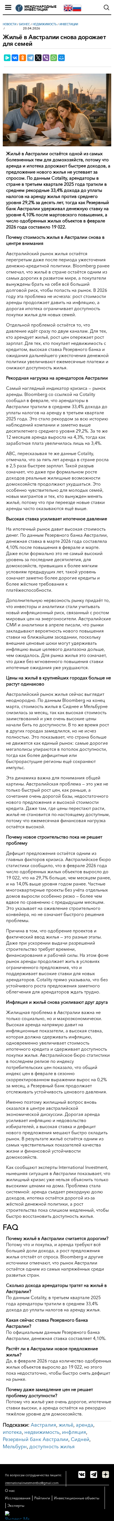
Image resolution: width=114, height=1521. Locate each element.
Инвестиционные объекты (76, 1498)
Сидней (80, 1439)
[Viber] (46, 57)
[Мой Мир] (61, 57)
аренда (84, 1425)
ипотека (12, 1432)
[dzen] (105, 1474)
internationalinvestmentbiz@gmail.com (32, 1483)
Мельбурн (15, 1447)
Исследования (17, 1498)
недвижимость (41, 1432)
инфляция (74, 1432)
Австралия (43, 1425)
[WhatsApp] (53, 57)
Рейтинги (42, 1498)
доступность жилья (52, 1447)
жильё (66, 1425)
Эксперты (15, 1505)
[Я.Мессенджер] (7, 57)
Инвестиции (68, 24)
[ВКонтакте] (15, 57)
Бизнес (24, 24)
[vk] (81, 1474)
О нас (10, 1490)
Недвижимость (45, 24)
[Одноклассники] (22, 57)
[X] (38, 57)
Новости (9, 24)
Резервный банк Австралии (35, 1439)
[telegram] (93, 1474)
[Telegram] (30, 57)
